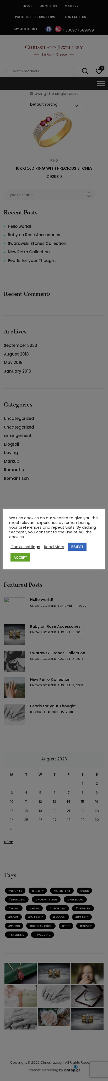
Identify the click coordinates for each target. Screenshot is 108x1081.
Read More (54, 546)
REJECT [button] (77, 546)
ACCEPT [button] (20, 557)
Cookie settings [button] (25, 546)
